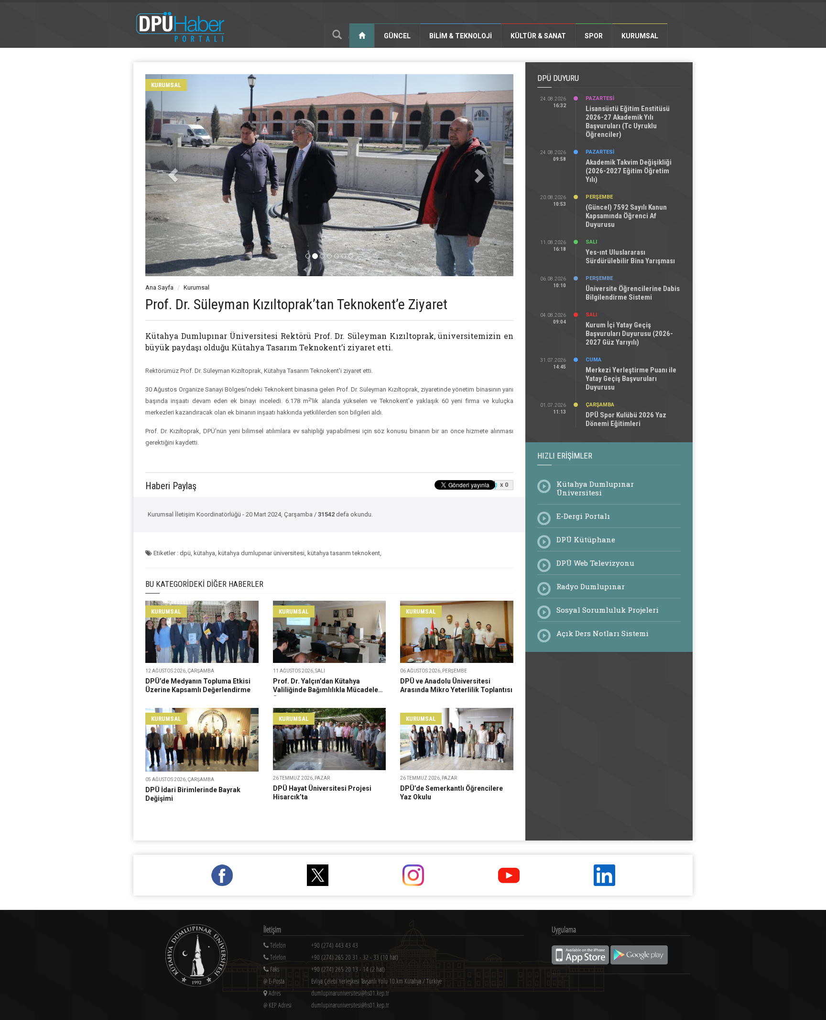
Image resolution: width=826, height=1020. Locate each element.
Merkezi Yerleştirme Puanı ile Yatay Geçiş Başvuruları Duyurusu (631, 379)
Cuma (593, 360)
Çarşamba (600, 405)
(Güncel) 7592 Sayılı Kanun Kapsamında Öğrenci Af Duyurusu (626, 216)
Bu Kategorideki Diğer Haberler (204, 584)
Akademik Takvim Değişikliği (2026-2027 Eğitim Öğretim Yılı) (629, 171)
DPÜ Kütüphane (585, 539)
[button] (173, 175)
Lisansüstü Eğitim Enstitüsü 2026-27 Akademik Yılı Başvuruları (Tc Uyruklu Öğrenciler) (628, 121)
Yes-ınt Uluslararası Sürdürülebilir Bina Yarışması (630, 256)
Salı (591, 242)
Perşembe (599, 197)
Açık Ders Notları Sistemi (602, 633)
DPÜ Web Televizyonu (595, 563)
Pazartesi (600, 98)
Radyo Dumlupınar (590, 586)
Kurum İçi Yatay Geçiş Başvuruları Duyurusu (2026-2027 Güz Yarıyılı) (629, 334)
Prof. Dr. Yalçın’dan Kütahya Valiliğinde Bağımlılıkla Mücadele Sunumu (325, 689)
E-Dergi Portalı (583, 516)
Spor (594, 36)
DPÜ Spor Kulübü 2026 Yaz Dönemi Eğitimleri (626, 419)
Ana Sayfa (159, 287)
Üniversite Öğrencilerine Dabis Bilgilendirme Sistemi (633, 293)
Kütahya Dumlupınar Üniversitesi (595, 488)
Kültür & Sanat (538, 36)
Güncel (397, 36)
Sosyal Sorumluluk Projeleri (607, 609)
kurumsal (166, 85)
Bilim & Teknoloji (460, 36)
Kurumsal (639, 36)
